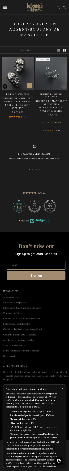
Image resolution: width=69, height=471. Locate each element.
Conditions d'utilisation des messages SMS (22, 329)
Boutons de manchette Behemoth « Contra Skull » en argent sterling (17, 103)
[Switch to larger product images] (58, 50)
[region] (34, 154)
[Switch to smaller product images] (64, 50)
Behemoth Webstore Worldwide (51, 95)
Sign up (36, 275)
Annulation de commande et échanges (20, 340)
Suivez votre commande (14, 345)
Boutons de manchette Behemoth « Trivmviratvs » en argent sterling (51, 106)
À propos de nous (11, 297)
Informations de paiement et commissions (22, 308)
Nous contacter (10, 356)
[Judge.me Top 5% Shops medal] (34, 206)
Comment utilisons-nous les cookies (19, 335)
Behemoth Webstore (17, 94)
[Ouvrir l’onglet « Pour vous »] (59, 461)
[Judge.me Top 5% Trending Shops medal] (49, 206)
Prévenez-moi (51, 122)
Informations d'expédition (15, 302)
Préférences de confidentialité (16, 324)
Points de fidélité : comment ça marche (21, 351)
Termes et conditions (12, 313)
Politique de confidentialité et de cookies (21, 318)
